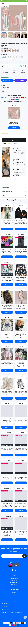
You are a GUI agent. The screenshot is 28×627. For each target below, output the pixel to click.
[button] (1, 0)
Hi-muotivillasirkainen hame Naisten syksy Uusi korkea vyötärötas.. (7, 307)
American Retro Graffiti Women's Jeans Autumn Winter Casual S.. (21, 251)
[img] (6, 143)
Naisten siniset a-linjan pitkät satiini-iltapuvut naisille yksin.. (7, 222)
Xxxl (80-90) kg (4, 59)
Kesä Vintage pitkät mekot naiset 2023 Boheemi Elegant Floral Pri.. (7, 421)
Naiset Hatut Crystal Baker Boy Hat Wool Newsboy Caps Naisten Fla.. (20, 335)
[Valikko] (26, 3)
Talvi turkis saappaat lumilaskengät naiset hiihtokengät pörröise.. (7, 393)
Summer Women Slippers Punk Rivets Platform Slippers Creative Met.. (7, 477)
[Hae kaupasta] (23, 3)
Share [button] (3, 85)
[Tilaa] (24, 556)
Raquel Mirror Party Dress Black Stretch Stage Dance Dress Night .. (21, 279)
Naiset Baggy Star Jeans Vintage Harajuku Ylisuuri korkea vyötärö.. (21, 533)
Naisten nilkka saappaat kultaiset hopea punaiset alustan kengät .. (21, 393)
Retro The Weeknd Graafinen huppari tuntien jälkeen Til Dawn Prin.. (21, 223)
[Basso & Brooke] (3, 3)
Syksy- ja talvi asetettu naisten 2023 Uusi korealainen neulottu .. (14, 122)
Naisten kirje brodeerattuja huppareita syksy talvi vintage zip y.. (21, 364)
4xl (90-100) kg (11, 59)
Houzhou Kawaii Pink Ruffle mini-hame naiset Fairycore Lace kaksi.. (7, 363)
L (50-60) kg (10, 56)
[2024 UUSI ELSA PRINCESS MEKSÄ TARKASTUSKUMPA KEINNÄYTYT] (7, 523)
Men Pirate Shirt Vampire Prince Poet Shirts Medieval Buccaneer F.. (7, 449)
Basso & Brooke (16, 620)
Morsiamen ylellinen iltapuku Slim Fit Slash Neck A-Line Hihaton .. (20, 307)
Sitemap (4, 615)
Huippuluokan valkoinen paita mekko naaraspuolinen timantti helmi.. (7, 335)
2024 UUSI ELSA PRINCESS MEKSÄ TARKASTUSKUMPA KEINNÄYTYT (7, 533)
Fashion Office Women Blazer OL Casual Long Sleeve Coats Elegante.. (20, 505)
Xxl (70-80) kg (21, 56)
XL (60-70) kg (15, 56)
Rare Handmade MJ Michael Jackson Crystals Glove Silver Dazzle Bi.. (21, 477)
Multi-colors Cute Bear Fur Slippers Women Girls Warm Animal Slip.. (7, 251)
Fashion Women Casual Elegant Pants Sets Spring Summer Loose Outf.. (21, 449)
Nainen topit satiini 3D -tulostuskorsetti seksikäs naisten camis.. (21, 420)
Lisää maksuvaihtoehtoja (20, 83)
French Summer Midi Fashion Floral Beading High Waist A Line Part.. (7, 279)
